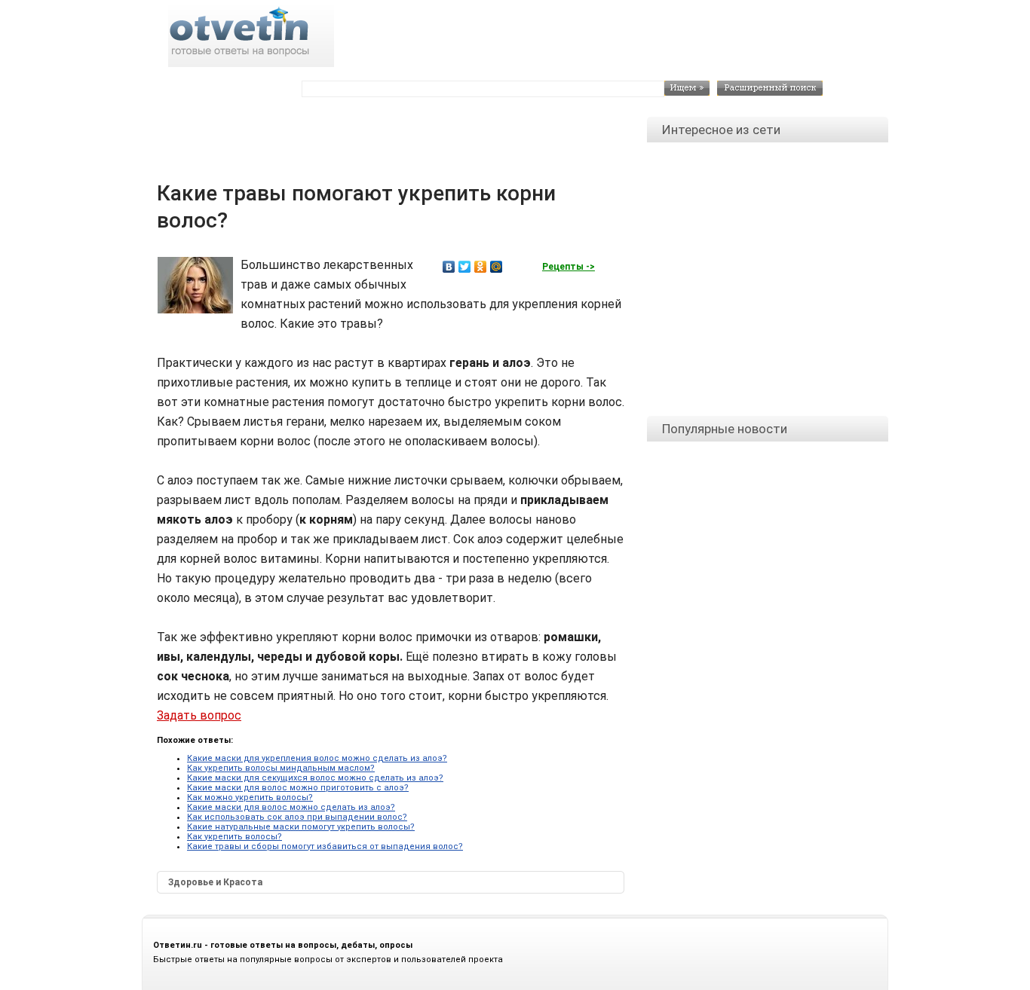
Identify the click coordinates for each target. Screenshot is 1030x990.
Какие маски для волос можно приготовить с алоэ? (298, 788)
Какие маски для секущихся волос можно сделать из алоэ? (315, 778)
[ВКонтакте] (449, 267)
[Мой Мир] (496, 267)
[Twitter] (465, 267)
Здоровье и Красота (215, 882)
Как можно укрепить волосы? (250, 797)
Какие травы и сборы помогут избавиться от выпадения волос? (325, 846)
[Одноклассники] (481, 267)
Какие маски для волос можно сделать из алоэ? (291, 807)
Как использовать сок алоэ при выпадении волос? (297, 817)
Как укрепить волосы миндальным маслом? (281, 768)
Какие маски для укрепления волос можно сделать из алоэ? (317, 758)
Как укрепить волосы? (234, 837)
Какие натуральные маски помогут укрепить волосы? (301, 827)
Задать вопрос (199, 715)
